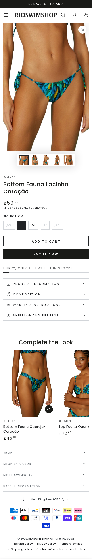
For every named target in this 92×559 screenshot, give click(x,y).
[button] (63, 15)
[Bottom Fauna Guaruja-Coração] (29, 383)
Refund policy (23, 544)
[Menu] (6, 15)
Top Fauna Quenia (75, 426)
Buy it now (46, 254)
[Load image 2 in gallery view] (35, 160)
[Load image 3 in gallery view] (46, 160)
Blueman (9, 177)
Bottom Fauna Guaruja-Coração (24, 429)
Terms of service (71, 544)
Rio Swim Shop (38, 538)
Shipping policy (21, 549)
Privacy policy (46, 544)
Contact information (50, 549)
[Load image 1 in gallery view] (24, 160)
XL (59, 226)
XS (11, 226)
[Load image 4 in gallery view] (57, 160)
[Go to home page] (36, 15)
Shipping (9, 207)
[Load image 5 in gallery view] (68, 160)
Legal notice (77, 549)
